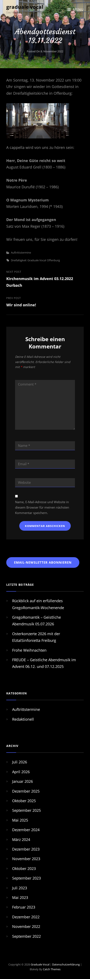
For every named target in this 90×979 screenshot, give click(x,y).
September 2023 (26, 878)
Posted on (45, 51)
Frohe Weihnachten (29, 650)
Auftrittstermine (21, 252)
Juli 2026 (19, 761)
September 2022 (26, 936)
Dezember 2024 (26, 829)
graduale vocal (24, 6)
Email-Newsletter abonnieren (43, 562)
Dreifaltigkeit (19, 260)
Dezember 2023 (26, 849)
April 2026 (21, 771)
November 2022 (26, 926)
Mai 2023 (20, 897)
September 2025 (26, 810)
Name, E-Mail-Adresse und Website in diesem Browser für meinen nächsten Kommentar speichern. (42, 507)
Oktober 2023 (24, 868)
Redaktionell (23, 719)
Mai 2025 (20, 820)
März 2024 (21, 839)
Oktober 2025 (24, 800)
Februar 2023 (23, 907)
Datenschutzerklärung (66, 964)
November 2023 (26, 858)
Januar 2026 (22, 781)
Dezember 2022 (26, 916)
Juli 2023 (19, 887)
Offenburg (53, 260)
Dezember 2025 (26, 791)
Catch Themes (51, 969)
